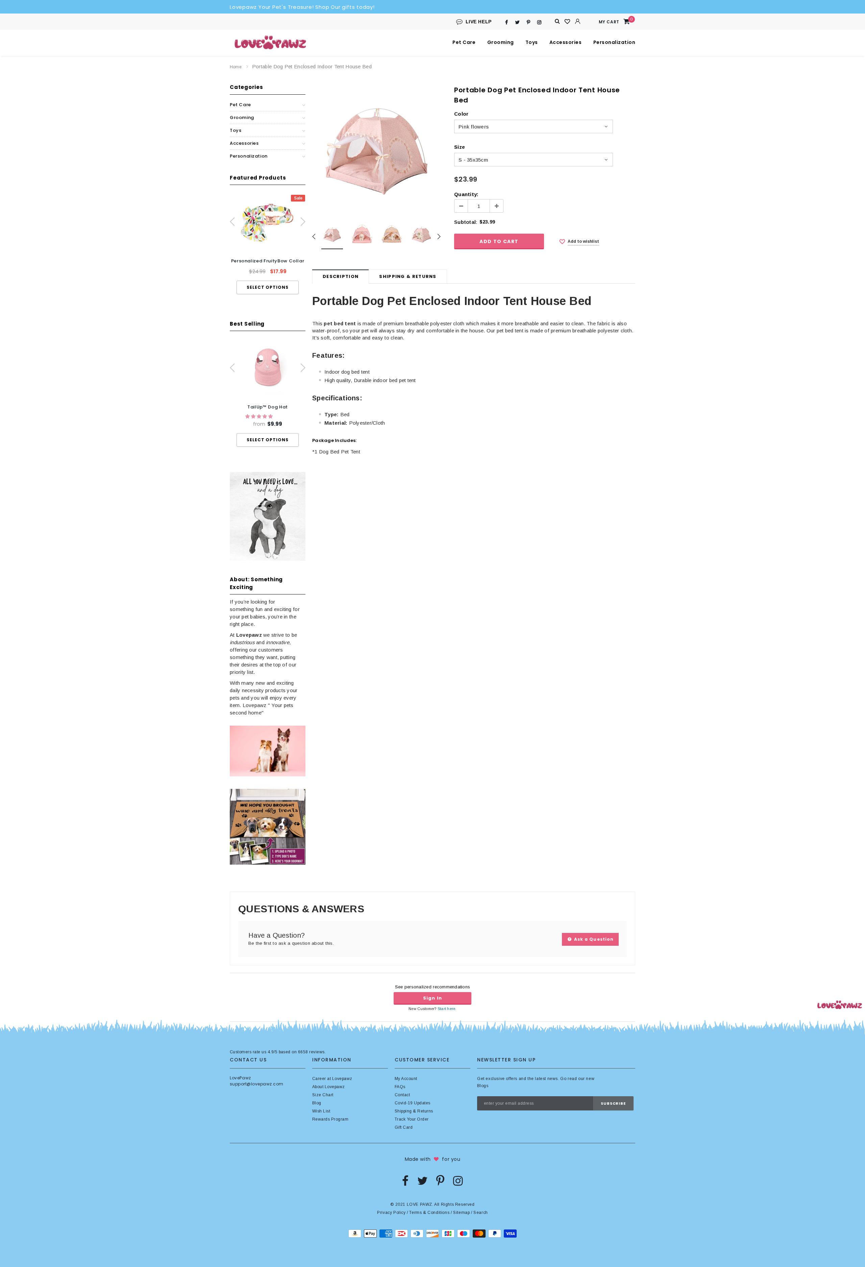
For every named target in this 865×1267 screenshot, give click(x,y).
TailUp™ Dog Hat (267, 407)
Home (236, 67)
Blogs (482, 1085)
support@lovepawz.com (256, 1084)
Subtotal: (465, 222)
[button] (259, 416)
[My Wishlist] (568, 21)
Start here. (447, 1009)
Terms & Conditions (429, 1212)
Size (459, 147)
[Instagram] (539, 22)
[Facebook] (507, 22)
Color (461, 114)
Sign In (432, 998)
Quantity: (466, 194)
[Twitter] (517, 22)
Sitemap (461, 1212)
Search (480, 1212)
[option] (267, 244)
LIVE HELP (478, 21)
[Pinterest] (528, 22)
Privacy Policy (391, 1212)
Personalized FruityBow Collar (267, 261)
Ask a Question (593, 939)
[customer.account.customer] (578, 21)
